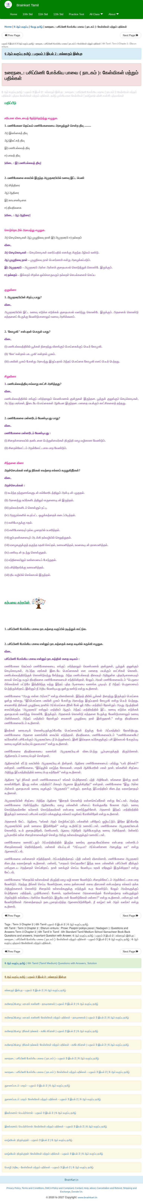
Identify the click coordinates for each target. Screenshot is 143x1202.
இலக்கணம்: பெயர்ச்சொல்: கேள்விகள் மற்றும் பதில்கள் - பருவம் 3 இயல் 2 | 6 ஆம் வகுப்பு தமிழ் (56, 1126)
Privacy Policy (14, 1188)
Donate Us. (77, 1191)
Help (86, 1188)
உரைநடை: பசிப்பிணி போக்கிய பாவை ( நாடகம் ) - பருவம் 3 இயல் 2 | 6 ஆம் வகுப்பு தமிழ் (52, 1058)
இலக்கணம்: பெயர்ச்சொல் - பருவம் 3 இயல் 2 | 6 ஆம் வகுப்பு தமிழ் (40, 1112)
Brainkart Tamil (28, 5)
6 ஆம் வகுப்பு (21, 26)
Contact (79, 1188)
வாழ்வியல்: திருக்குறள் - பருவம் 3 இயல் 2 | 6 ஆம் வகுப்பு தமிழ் (38, 1140)
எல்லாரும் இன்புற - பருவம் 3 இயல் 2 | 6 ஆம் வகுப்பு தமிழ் (35, 990)
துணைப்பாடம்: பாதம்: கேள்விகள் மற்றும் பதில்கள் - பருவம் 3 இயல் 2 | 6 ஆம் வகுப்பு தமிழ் (53, 1099)
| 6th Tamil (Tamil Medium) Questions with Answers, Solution (51, 963)
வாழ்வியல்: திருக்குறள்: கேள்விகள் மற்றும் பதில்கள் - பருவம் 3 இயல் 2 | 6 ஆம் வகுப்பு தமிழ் (54, 1153)
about (93, 1188)
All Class (95, 14)
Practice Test (76, 14)
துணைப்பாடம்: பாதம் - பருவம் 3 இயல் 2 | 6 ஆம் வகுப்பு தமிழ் (37, 1085)
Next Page (129, 35)
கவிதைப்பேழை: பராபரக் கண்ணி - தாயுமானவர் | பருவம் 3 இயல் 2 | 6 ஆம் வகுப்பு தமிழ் (51, 1003)
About (112, 14)
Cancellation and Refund (109, 1188)
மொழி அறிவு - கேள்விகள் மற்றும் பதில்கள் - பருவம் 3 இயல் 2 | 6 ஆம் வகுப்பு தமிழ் (49, 1167)
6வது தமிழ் (37, 26)
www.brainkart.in (87, 1197)
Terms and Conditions (33, 1188)
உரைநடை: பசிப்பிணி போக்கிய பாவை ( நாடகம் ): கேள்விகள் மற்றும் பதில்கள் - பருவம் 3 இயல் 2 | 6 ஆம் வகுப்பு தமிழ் (67, 1071)
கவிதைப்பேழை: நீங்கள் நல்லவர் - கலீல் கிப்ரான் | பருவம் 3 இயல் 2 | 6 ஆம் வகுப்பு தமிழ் (51, 1031)
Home (13, 14)
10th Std (28, 14)
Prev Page (13, 35)
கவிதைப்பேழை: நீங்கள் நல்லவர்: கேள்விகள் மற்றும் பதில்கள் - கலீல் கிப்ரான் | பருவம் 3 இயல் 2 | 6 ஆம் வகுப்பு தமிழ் (67, 1044)
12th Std (58, 14)
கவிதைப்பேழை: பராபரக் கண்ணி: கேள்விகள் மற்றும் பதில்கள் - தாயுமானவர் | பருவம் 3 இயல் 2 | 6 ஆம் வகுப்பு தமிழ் (67, 1017)
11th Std (43, 14)
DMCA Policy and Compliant (59, 1188)
